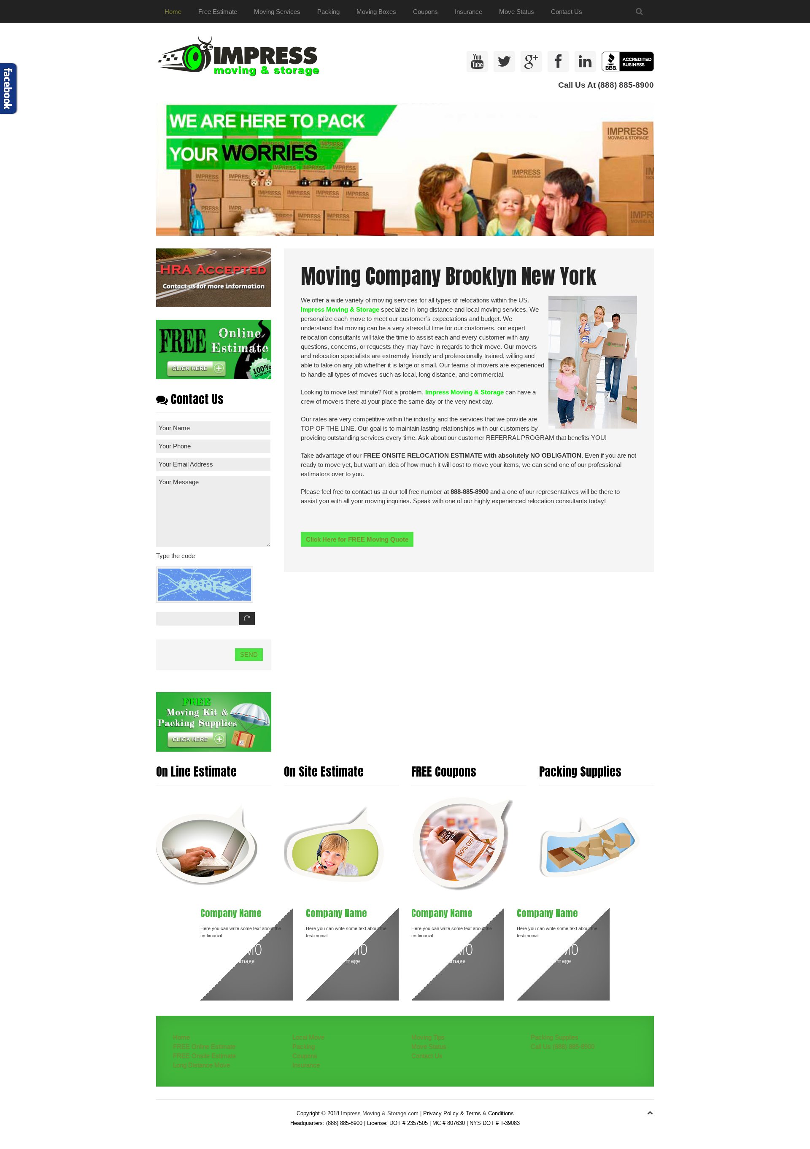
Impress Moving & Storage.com (379, 1113)
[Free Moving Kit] (213, 721)
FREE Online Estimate (204, 1046)
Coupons (425, 11)
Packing (328, 11)
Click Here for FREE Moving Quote (357, 539)
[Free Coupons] (462, 843)
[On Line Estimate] (206, 843)
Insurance (468, 11)
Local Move (308, 1037)
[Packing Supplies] (589, 843)
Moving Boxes (376, 11)
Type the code (175, 555)
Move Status (516, 11)
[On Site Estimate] (334, 843)
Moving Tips (428, 1037)
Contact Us (566, 11)
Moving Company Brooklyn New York (448, 276)
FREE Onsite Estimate (204, 1055)
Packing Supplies (554, 1037)
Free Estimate (217, 11)
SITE (398, 455)
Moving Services (277, 11)
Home (173, 11)
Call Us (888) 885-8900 (562, 1046)
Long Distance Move (201, 1064)
